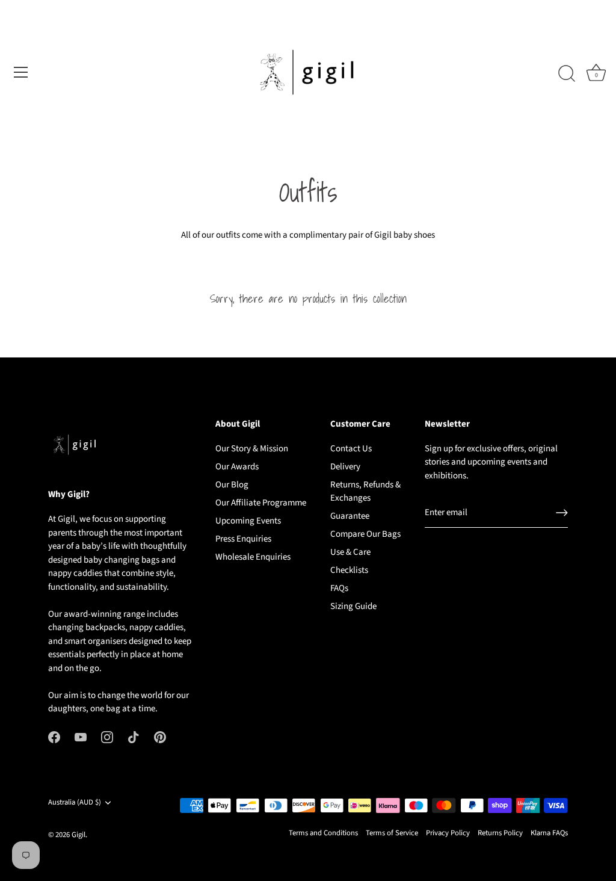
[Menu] (21, 72)
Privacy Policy (448, 832)
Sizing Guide (353, 606)
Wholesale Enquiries (253, 557)
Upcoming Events (248, 521)
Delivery (345, 466)
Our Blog (231, 484)
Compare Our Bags (365, 534)
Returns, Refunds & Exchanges (365, 491)
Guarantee (349, 516)
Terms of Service (392, 832)
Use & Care (350, 552)
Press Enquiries (243, 539)
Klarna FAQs (549, 832)
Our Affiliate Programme (260, 502)
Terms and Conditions (323, 832)
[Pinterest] (160, 737)
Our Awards (237, 466)
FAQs (339, 588)
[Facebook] (54, 737)
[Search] (566, 74)
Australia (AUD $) (74, 803)
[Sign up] (562, 513)
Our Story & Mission (251, 448)
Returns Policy (500, 832)
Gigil (78, 834)
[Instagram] (107, 737)
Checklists (349, 570)
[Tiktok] (134, 737)
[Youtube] (81, 737)
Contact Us (351, 448)
